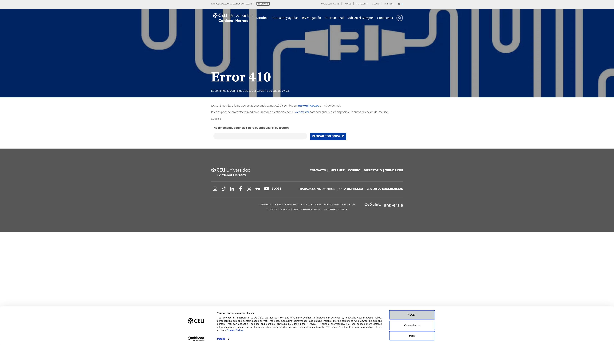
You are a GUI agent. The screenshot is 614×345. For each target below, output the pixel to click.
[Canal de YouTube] (266, 188)
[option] (307, 48)
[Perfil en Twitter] (249, 188)
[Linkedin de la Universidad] (232, 188)
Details (221, 338)
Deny (412, 335)
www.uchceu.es (308, 105)
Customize (410, 325)
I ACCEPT (412, 314)
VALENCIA (227, 4)
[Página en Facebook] (240, 188)
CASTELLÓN (246, 4)
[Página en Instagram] (214, 188)
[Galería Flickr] (258, 188)
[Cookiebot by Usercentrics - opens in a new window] (196, 338)
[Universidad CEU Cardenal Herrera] (234, 172)
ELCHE (235, 4)
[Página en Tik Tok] (223, 188)
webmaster (302, 112)
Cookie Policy (235, 330)
